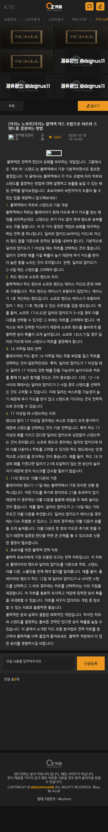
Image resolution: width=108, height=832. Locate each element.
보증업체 (10, 19)
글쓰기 (95, 106)
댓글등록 (90, 663)
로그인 (9, 7)
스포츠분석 (55, 19)
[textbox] (54, 399)
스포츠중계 (32, 19)
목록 (12, 106)
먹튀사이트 (79, 19)
